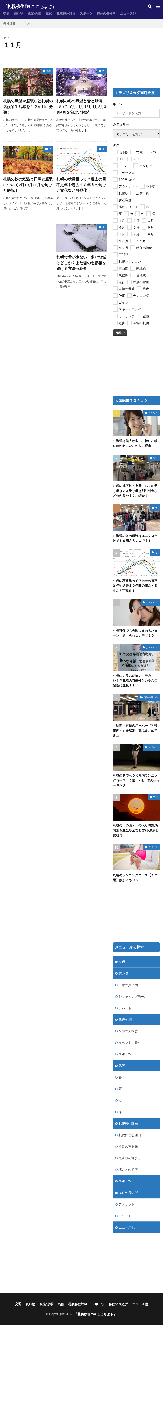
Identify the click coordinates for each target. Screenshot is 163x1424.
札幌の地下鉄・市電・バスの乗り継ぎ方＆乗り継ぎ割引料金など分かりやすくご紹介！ (135, 490)
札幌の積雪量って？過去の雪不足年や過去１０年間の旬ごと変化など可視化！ (81, 184)
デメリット (152, 602)
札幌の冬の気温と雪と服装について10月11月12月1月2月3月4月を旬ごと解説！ (81, 106)
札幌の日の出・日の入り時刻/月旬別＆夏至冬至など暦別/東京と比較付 (136, 830)
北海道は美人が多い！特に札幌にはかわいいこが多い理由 (135, 443)
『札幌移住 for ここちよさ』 (30, 6)
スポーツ (86, 13)
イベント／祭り (130, 1042)
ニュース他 (128, 13)
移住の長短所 (106, 13)
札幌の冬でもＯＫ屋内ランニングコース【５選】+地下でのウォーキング (136, 780)
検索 (119, 332)
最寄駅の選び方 (130, 1158)
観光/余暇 (35, 13)
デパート (125, 1008)
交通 (6, 13)
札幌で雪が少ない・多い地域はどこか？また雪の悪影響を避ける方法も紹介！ (81, 263)
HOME (11, 23)
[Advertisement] (28, 245)
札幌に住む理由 (130, 1135)
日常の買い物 (151, 697)
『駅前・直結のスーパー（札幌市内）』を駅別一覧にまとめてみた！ (135, 730)
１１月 (26, 23)
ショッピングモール (133, 996)
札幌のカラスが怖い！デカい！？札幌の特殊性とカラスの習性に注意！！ (135, 680)
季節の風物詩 (128, 1031)
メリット (153, 412)
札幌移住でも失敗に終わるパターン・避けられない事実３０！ (135, 632)
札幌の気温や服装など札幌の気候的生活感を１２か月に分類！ (28, 106)
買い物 (18, 13)
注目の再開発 (128, 1146)
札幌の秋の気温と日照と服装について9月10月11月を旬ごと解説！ (28, 184)
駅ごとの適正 (128, 1169)
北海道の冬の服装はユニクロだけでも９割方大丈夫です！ (135, 538)
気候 (49, 13)
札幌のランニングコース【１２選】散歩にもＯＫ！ (135, 877)
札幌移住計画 (66, 13)
